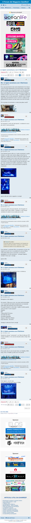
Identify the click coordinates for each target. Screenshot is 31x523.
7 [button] (23, 75)
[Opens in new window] (15, 17)
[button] (8, 75)
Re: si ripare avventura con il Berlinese (14, 83)
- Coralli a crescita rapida (8, 512)
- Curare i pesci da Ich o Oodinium (10, 511)
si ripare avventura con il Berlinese (13, 70)
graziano (9, 326)
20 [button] (27, 75)
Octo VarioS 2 (16, 139)
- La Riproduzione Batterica (8, 504)
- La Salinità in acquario (7, 507)
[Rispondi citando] (26, 79)
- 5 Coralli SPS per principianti (9, 513)
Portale (2, 7)
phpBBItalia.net (19, 521)
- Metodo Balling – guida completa (10, 505)
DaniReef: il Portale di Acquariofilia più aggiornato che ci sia (15, 131)
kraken (5, 77)
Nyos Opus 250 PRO (9, 138)
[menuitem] (4, 5)
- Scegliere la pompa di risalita (9, 509)
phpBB (11, 520)
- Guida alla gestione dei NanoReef (10, 506)
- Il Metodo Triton (6, 503)
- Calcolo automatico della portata (10, 510)
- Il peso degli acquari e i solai (9, 501)
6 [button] (21, 75)
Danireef (6, 114)
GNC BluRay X (6, 139)
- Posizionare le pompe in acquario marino (12, 500)
